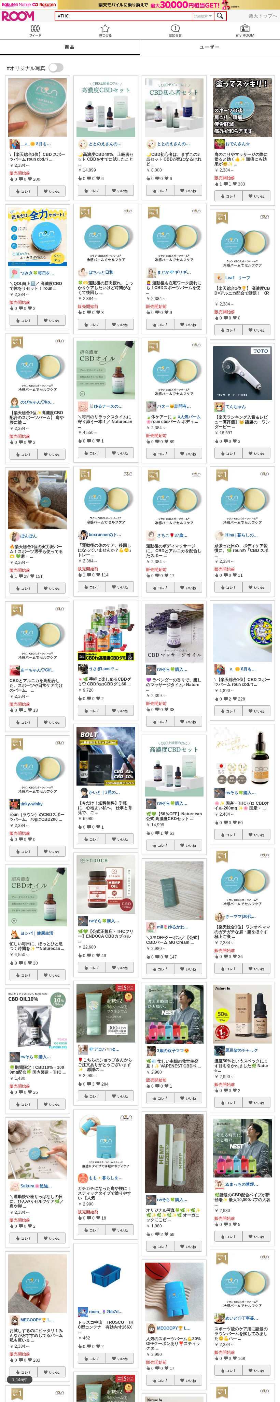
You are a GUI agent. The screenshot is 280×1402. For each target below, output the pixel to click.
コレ (24, 191)
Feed (35, 30)
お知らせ (175, 30)
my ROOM (245, 30)
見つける (105, 30)
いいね (54, 191)
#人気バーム (189, 416)
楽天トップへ (263, 15)
